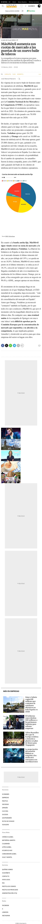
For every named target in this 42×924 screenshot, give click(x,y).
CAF (9, 2)
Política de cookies (9, 886)
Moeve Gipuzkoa (22, 2)
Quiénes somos (7, 869)
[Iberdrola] (31, 11)
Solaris (14, 2)
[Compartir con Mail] (18, 345)
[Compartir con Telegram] (14, 345)
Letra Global (6, 847)
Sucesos (5, 814)
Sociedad (5, 804)
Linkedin (5, 912)
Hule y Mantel (7, 857)
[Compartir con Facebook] (2, 345)
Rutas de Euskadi (8, 821)
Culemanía (6, 844)
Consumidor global (9, 854)
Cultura (5, 811)
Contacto (5, 876)
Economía (5, 794)
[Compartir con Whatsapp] (10, 345)
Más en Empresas (11, 691)
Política (5, 801)
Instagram (6, 915)
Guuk (14, 74)
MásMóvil (20, 74)
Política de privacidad (10, 890)
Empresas (5, 798)
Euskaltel (8, 74)
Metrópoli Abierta (8, 840)
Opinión (5, 808)
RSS (3, 883)
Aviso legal (6, 880)
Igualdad (5, 825)
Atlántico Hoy (7, 850)
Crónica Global (7, 837)
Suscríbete (6, 873)
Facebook (5, 905)
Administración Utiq (9, 893)
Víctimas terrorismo (34, 2)
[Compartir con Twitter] (6, 345)
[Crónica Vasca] (13, 6)
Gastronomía (7, 818)
